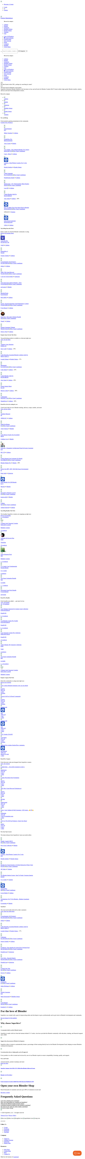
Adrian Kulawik (5, 507)
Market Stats (7, 1143)
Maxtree (3, 486)
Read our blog (4, 1063)
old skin (3, 799)
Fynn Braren (4, 308)
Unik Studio (4, 369)
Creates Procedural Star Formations (10, 777)
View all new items (6, 409)
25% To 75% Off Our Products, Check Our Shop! (14, 821)
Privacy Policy (12, 1115)
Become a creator (5, 1092)
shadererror (4, 770)
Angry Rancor (4, 428)
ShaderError (4, 401)
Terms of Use (4, 1115)
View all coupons (5, 763)
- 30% (15, 390)
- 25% (14, 369)
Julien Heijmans (5, 986)
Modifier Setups (15, 996)
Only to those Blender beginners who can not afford (14, 685)
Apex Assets (7, 143)
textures (3, 688)
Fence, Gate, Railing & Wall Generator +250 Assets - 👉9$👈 (17, 810)
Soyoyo (3, 973)
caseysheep (4, 737)
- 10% (14, 349)
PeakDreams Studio (9, 177)
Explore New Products (7, 122)
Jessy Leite (3, 349)
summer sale (4, 707)
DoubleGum (4, 952)
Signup (6, 10)
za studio (3, 582)
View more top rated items (7, 911)
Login (5, 7)
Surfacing (17, 276)
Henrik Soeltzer (8, 167)
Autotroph (16, 1157)
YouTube (6, 1132)
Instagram (6, 1130)
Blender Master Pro (6, 463)
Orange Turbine (5, 255)
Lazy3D (6, 188)
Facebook (6, 1129)
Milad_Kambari (8, 133)
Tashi (2, 649)
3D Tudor (3, 869)
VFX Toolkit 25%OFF (7, 734)
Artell (2, 245)
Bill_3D (3, 452)
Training (13, 212)
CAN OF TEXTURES (7, 276)
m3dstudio (3, 813)
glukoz (2, 266)
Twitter (6, 1127)
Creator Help (7, 1151)
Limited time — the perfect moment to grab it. (13, 767)
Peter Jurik (3, 473)
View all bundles (5, 602)
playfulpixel (4, 751)
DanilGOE (3, 613)
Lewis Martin (4, 893)
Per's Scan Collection (6, 845)
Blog (5, 1152)
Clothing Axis (4, 439)
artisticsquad (4, 802)
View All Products (9, 36)
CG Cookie (4, 570)
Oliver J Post (4, 331)
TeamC (2, 321)
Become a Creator (8, 4)
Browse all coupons (6, 682)
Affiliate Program (8, 1140)
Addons (16, 133)
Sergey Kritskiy (5, 941)
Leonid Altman (5, 359)
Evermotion (4, 903)
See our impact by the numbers (9, 1018)
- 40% (18, 463)
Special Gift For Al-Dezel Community (11, 696)
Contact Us (7, 1154)
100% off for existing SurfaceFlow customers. (13, 745)
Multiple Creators (5, 527)
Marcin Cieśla (4, 390)
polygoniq (3, 287)
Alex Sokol (7, 198)
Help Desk (7, 1149)
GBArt (6, 225)
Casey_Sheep (7, 154)
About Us (6, 1138)
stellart (2, 824)
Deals (5, 42)
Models (14, 143)
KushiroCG (4, 1007)
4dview (3, 781)
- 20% (17, 198)
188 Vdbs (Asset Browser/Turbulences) (11, 788)
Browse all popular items (7, 233)
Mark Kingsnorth (5, 996)
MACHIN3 (4, 297)
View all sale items (5, 339)
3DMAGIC (4, 418)
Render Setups (17, 167)
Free (5, 33)
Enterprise (6, 1141)
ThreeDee (3, 542)
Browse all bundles (6, 515)
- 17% (19, 359)
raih (2, 713)
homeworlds (4, 497)
